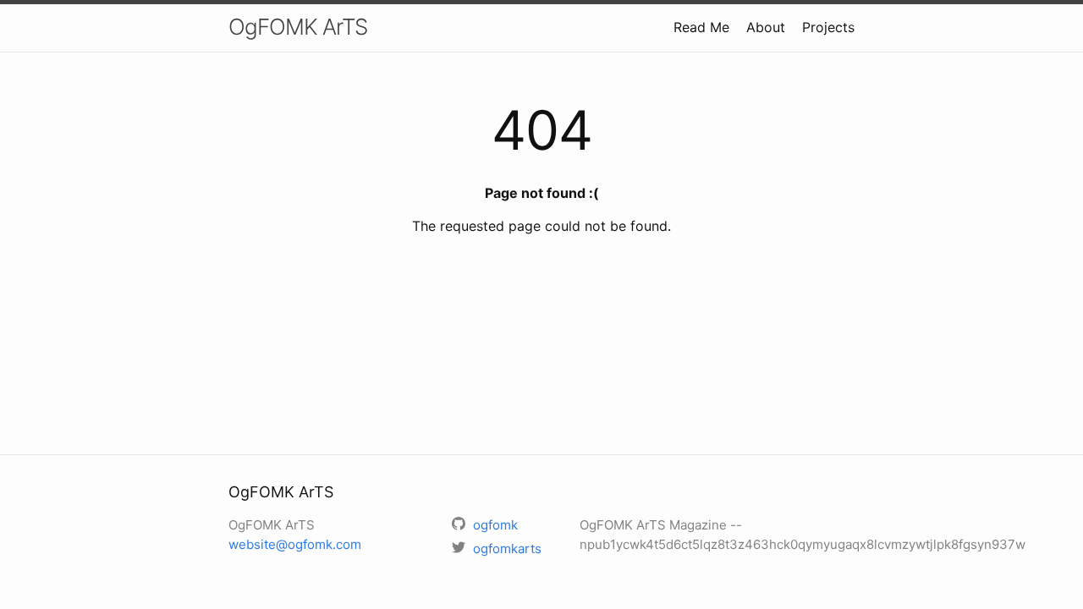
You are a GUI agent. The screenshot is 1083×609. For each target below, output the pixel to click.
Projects (828, 27)
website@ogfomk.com (294, 544)
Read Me (701, 27)
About (765, 27)
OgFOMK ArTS (297, 27)
